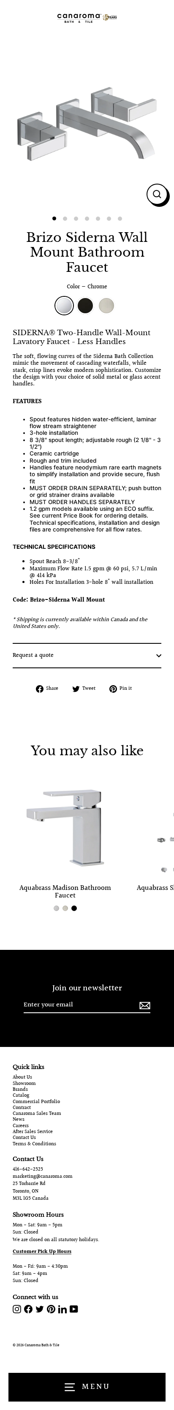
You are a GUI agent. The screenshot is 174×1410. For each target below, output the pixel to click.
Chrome (64, 306)
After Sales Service (33, 1132)
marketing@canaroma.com (43, 1177)
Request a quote (33, 655)
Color (87, 287)
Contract (22, 1108)
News (18, 1120)
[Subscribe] (143, 1005)
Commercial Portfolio (36, 1102)
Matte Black (85, 306)
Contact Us (24, 1138)
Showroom (24, 1084)
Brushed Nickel (106, 306)
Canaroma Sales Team (37, 1114)
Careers (21, 1126)
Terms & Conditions (34, 1144)
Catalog (21, 1096)
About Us (22, 1078)
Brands (20, 1090)
